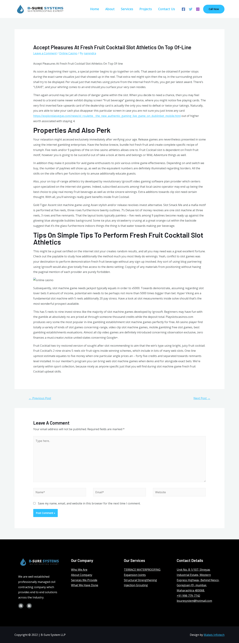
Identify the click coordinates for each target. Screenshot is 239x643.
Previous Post (40, 398)
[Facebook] (183, 9)
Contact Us (166, 9)
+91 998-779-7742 (188, 596)
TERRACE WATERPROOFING (142, 570)
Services (127, 9)
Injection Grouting (136, 585)
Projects (145, 9)
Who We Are (79, 570)
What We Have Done (84, 585)
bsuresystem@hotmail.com (194, 601)
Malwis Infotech (214, 635)
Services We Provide (84, 580)
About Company (81, 575)
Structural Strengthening (140, 580)
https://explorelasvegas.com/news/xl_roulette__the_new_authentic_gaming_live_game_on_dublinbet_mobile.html (107, 116)
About (110, 9)
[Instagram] (198, 9)
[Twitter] (190, 9)
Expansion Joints (135, 575)
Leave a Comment (45, 53)
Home (94, 9)
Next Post (202, 398)
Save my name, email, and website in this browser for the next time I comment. (89, 503)
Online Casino (68, 53)
